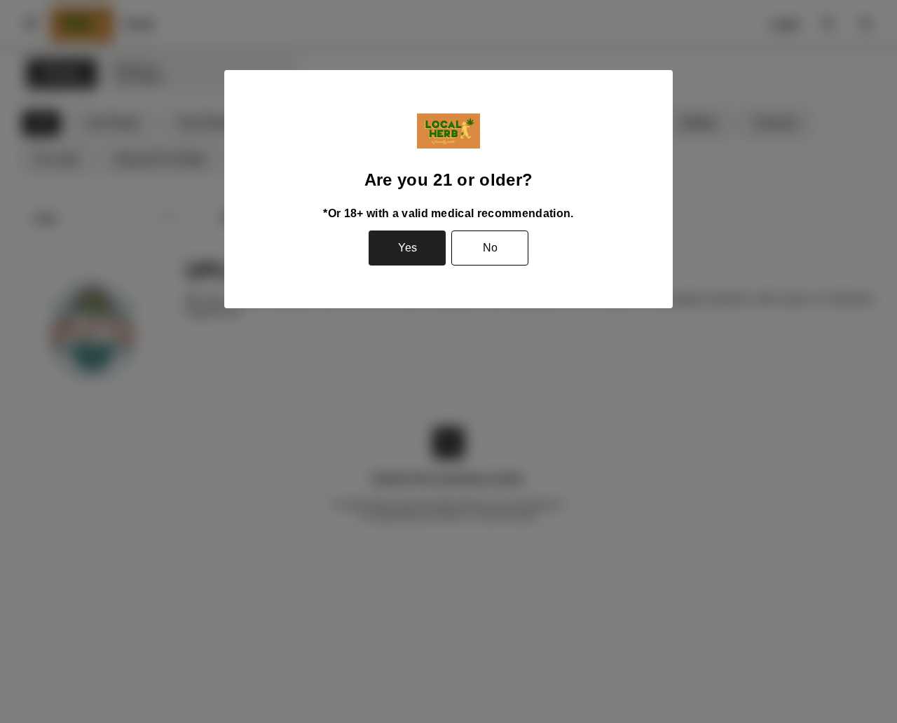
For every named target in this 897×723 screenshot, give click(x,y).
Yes (407, 248)
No (490, 248)
